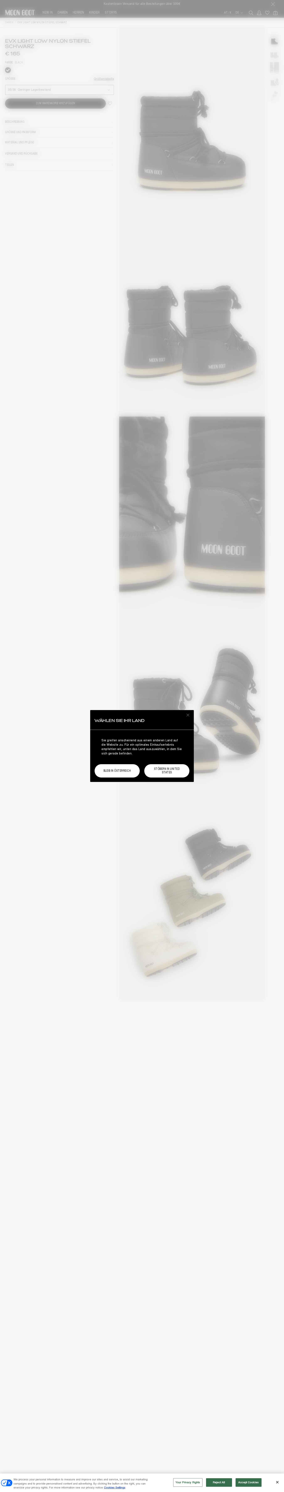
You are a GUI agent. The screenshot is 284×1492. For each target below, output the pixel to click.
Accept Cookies (248, 1482)
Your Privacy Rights (187, 1482)
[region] (142, 1482)
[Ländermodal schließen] (188, 715)
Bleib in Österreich (117, 771)
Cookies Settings (114, 1487)
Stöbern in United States (167, 770)
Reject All (219, 1482)
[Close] (277, 1482)
